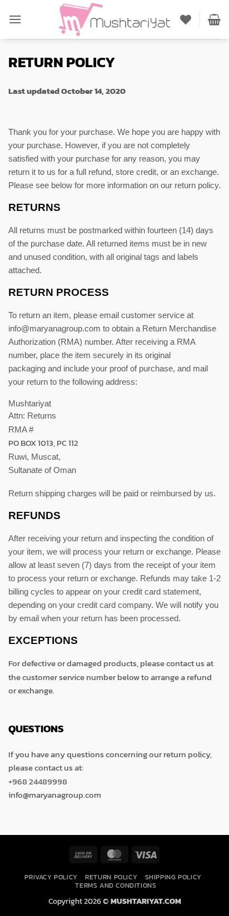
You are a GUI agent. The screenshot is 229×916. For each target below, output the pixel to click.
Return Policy (111, 877)
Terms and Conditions (115, 885)
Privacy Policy (51, 877)
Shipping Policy (173, 877)
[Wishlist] (185, 19)
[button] (15, 19)
